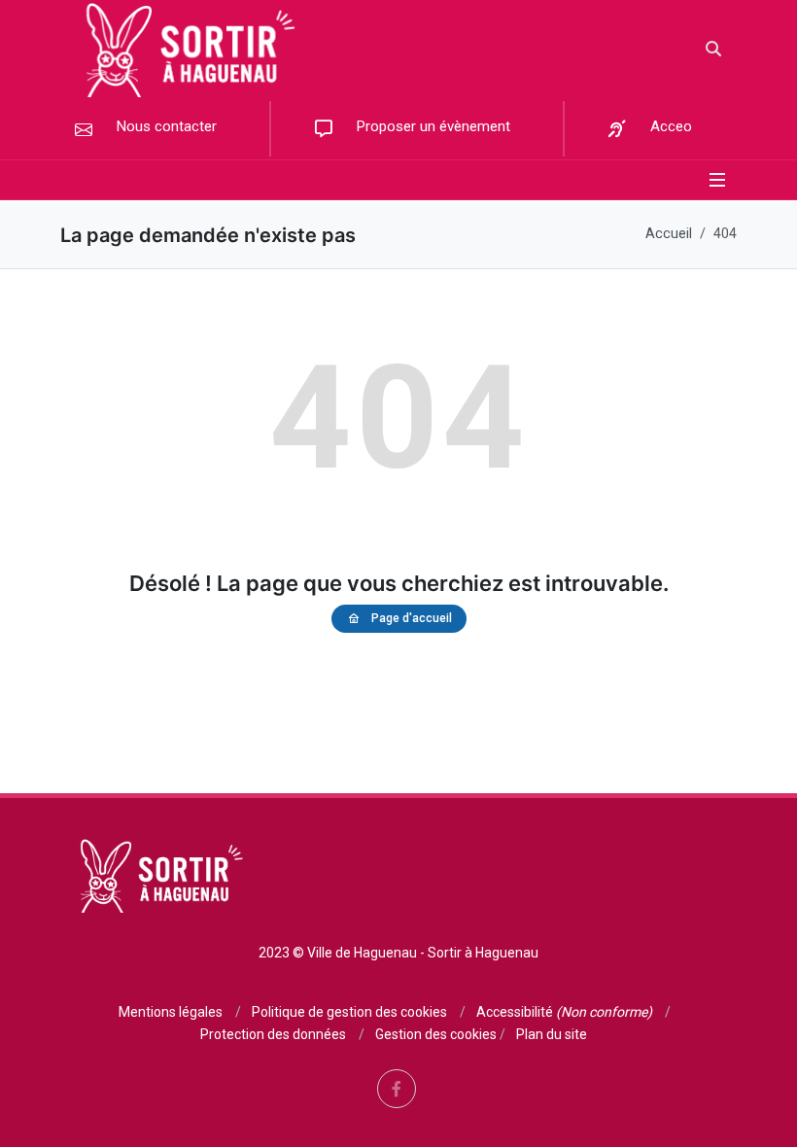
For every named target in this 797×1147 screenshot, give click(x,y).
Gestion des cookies (436, 1034)
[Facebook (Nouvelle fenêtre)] (396, 1088)
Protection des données (273, 1034)
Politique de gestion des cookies (349, 1012)
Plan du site (551, 1034)
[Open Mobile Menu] (717, 180)
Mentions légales (171, 1012)
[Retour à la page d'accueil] (185, 48)
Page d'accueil (411, 618)
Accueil (668, 234)
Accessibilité (564, 1012)
